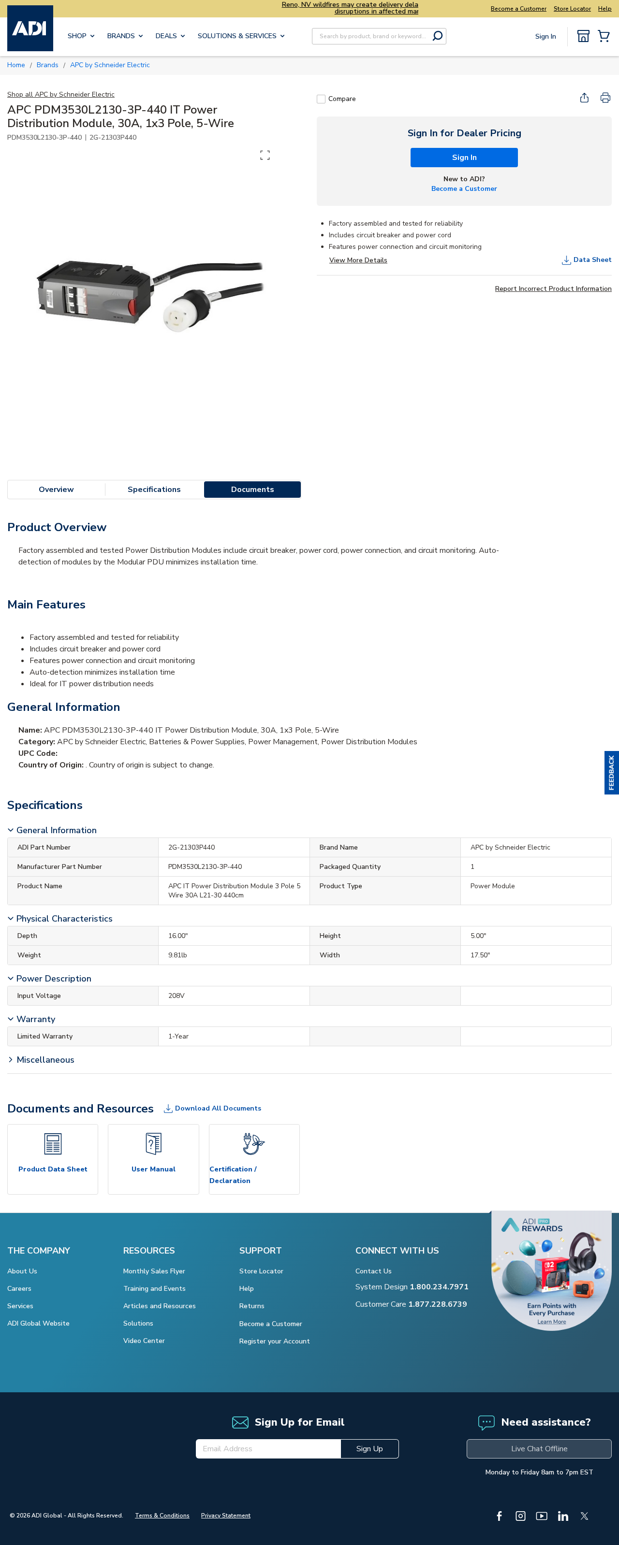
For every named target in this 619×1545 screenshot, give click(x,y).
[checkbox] (321, 99)
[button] (611, 772)
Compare (342, 98)
